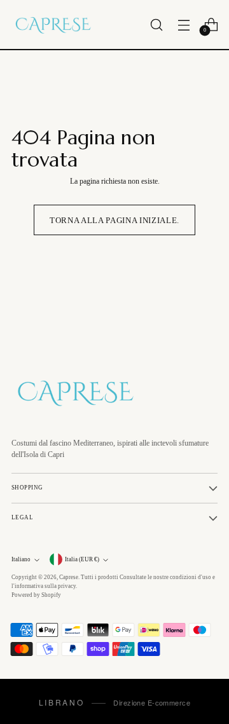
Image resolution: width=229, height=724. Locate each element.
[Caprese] (52, 24)
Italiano (21, 559)
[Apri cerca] (156, 24)
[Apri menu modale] (183, 24)
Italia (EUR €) (82, 559)
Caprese (68, 577)
